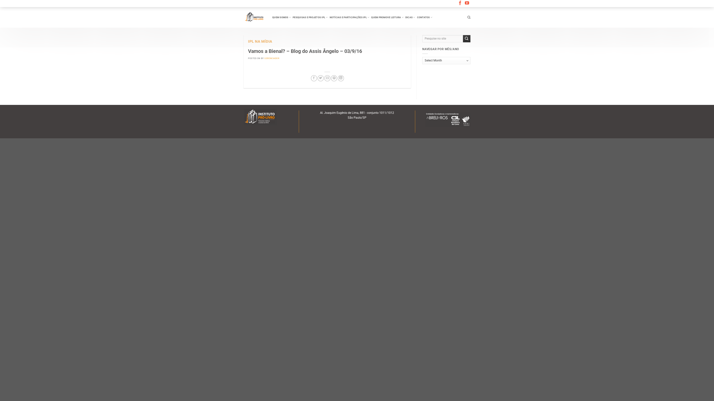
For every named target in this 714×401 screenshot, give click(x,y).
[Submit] (466, 38)
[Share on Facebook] (314, 78)
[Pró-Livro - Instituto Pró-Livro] (255, 17)
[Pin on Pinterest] (334, 78)
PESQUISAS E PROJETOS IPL (309, 17)
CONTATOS (423, 17)
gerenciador (271, 58)
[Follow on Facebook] (460, 3)
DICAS (409, 17)
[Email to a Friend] (327, 78)
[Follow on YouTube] (467, 3)
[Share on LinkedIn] (341, 78)
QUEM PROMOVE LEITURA (386, 17)
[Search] (468, 17)
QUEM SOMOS (280, 17)
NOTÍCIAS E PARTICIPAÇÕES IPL (348, 17)
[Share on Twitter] (321, 78)
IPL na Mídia (260, 41)
